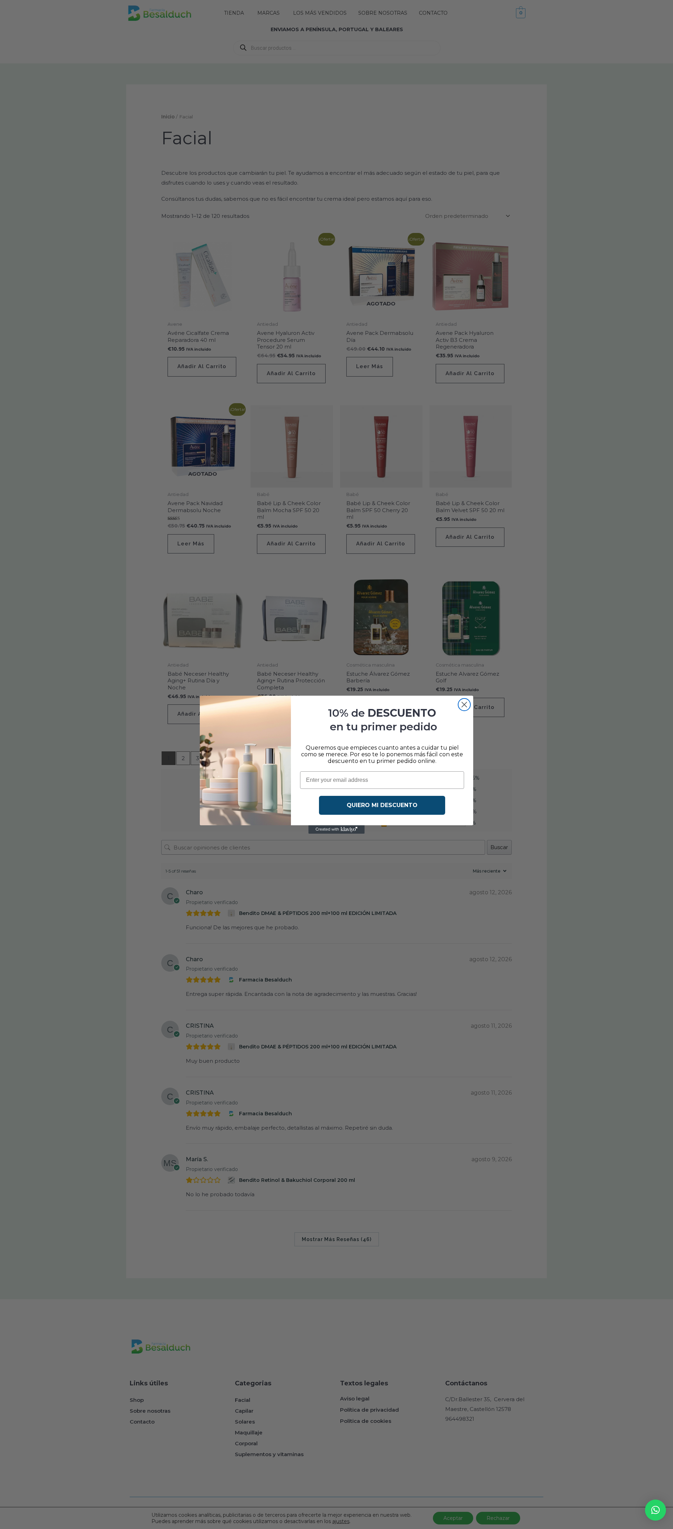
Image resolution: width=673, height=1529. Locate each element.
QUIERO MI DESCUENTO (382, 805)
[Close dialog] (464, 704)
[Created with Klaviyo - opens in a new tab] (336, 829)
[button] (655, 1510)
